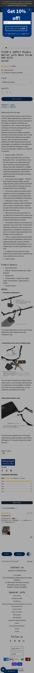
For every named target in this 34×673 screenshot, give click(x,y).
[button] (29, 10)
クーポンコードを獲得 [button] (16, 28)
